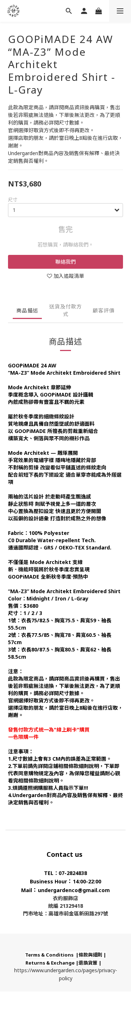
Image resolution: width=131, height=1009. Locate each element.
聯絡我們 (65, 261)
